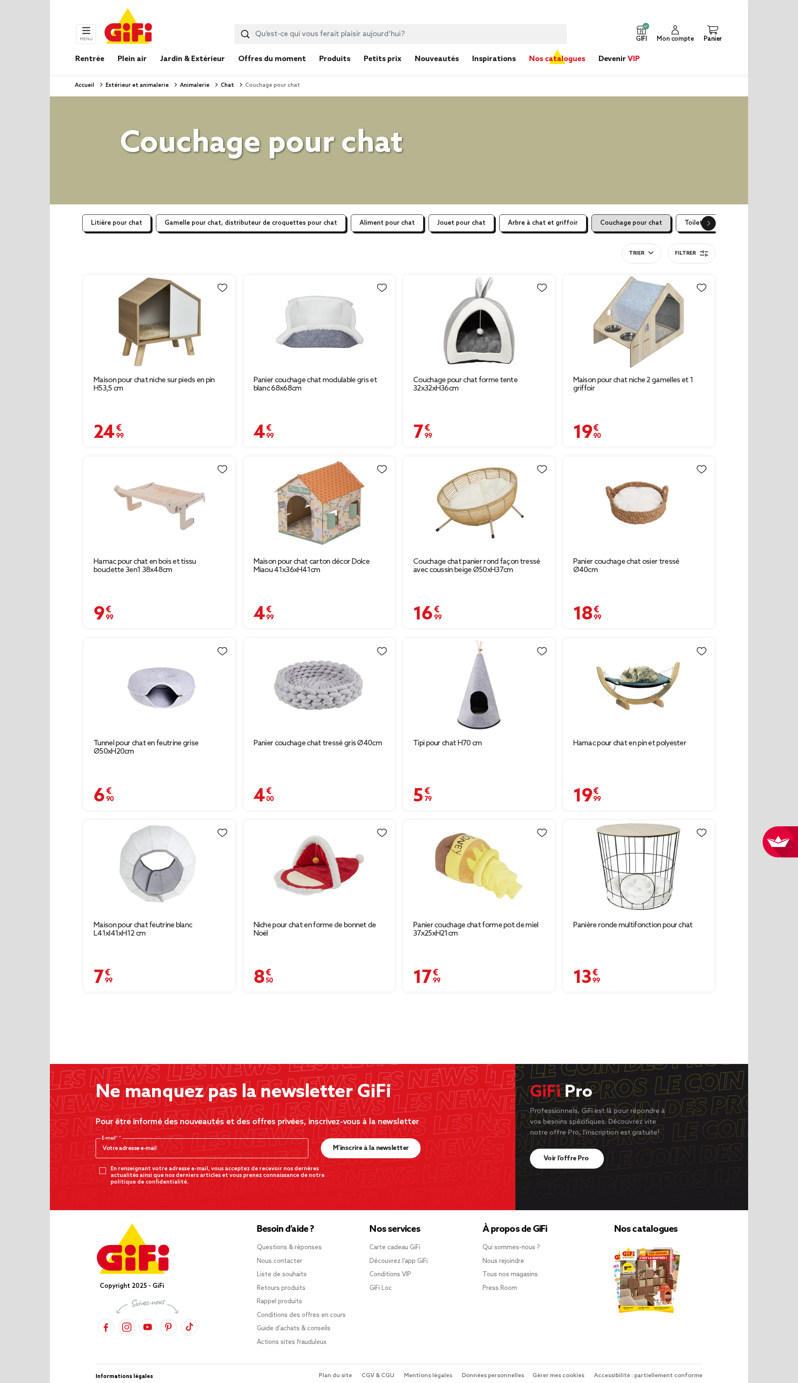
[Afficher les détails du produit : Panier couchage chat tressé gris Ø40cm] (319, 685)
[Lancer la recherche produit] (245, 34)
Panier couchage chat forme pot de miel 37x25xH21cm (475, 929)
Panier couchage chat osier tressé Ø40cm (626, 566)
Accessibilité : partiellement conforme (648, 1375)
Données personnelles (493, 1375)
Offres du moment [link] (272, 59)
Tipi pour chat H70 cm (447, 743)
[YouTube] (147, 1327)
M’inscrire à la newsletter (371, 1148)
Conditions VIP (390, 1274)
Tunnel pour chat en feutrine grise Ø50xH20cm (146, 747)
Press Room (500, 1288)
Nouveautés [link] (437, 59)
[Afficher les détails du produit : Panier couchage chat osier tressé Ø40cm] (639, 503)
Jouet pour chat (461, 223)
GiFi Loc (380, 1288)
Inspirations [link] (494, 59)
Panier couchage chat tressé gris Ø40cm (318, 743)
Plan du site (336, 1375)
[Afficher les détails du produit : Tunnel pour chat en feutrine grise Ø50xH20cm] (159, 685)
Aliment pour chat (387, 223)
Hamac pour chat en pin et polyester (630, 743)
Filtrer (685, 253)
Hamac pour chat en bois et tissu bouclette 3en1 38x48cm (145, 566)
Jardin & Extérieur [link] (192, 59)
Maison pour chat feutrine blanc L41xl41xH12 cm (143, 929)
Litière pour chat (116, 223)
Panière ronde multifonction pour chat (633, 925)
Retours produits (281, 1288)
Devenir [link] (619, 59)
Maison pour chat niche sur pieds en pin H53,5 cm (154, 384)
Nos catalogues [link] (557, 59)
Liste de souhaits (282, 1274)
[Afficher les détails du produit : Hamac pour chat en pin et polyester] (639, 685)
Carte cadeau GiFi (394, 1247)
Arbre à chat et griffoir (543, 223)
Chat (226, 85)
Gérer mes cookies (559, 1375)
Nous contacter (279, 1261)
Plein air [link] (132, 59)
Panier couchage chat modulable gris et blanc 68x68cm (315, 384)
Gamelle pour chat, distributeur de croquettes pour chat (251, 223)
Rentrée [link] (89, 59)
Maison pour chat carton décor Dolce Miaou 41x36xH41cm (312, 566)
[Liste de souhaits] (222, 288)
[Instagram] (126, 1327)
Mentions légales (428, 1375)
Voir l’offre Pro (567, 1158)
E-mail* (110, 1138)
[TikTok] (189, 1327)
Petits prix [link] (382, 59)
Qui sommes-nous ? (511, 1247)
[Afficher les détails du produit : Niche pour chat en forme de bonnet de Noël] (319, 867)
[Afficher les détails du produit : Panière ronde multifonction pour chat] (639, 867)
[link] (335, 71)
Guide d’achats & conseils (293, 1328)
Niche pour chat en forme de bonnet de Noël (315, 929)
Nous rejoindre (503, 1261)
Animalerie (194, 85)
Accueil (84, 85)
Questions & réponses (289, 1247)
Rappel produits (279, 1301)
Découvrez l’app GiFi (398, 1261)
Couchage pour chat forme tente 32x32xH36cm (465, 384)
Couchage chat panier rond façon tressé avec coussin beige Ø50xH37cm (476, 566)
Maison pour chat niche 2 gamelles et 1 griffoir (633, 384)
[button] (641, 34)
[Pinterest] (168, 1327)
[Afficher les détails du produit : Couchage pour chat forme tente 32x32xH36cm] (479, 321)
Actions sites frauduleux (292, 1342)
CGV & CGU (379, 1375)
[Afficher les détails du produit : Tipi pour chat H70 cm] (479, 685)
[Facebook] (106, 1327)
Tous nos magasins (510, 1274)
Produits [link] (334, 59)
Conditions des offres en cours (301, 1315)
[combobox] (400, 34)
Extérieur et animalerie (136, 85)
